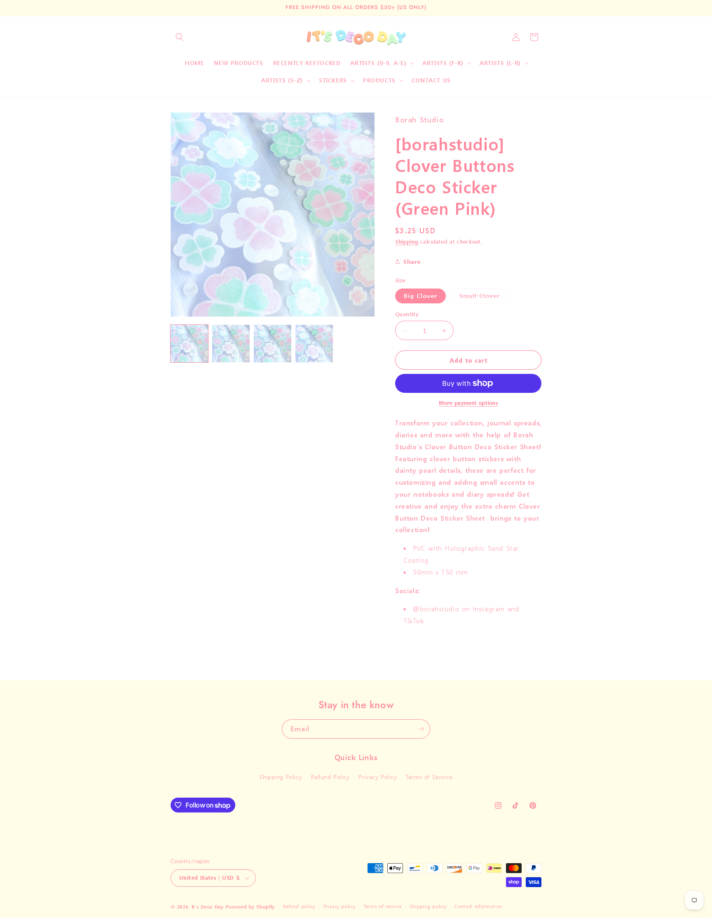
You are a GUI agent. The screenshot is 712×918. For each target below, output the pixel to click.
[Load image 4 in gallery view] (314, 343)
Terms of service (382, 906)
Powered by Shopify (250, 907)
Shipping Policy (280, 777)
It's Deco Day (208, 907)
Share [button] (412, 261)
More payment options (468, 403)
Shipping (407, 242)
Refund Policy (330, 777)
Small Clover (483, 297)
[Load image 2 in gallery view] (231, 343)
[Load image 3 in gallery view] (272, 343)
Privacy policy (339, 906)
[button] (180, 37)
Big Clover (420, 296)
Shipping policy (428, 906)
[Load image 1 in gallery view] (189, 343)
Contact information (478, 906)
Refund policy (299, 906)
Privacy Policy (377, 777)
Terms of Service (429, 777)
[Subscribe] (421, 729)
